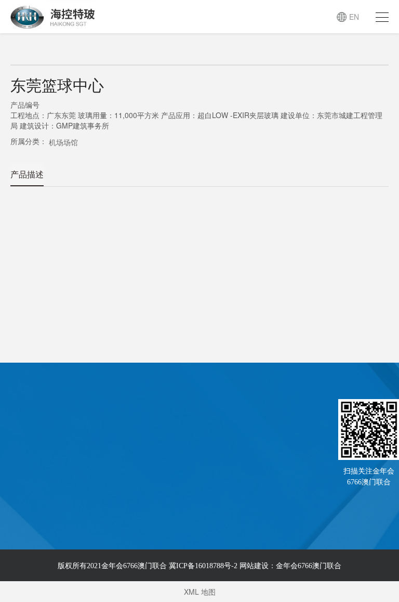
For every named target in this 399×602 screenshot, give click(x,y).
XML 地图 (200, 591)
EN (354, 16)
